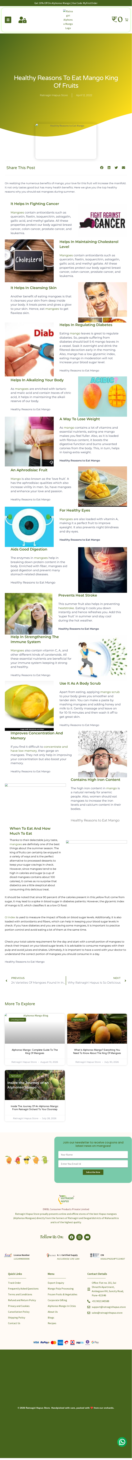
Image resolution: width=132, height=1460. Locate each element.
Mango (16, 479)
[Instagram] (79, 1237)
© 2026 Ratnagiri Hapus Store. (34, 1408)
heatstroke (66, 608)
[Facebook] (71, 1237)
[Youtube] (87, 1237)
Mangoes (17, 212)
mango (75, 333)
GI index (10, 917)
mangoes (52, 309)
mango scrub (110, 692)
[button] (101, 167)
